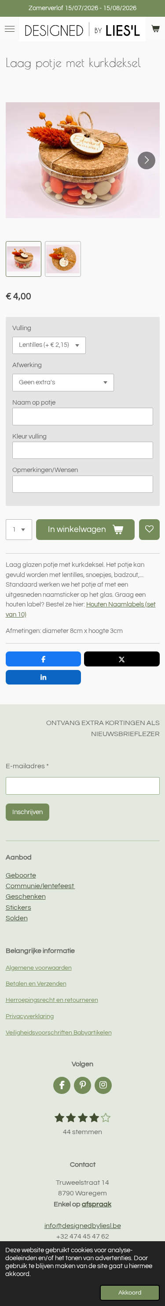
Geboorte (21, 875)
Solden (17, 918)
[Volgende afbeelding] (146, 160)
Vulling (21, 328)
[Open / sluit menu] (9, 29)
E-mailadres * (27, 766)
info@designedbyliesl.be (82, 1225)
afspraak (96, 1204)
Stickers (18, 907)
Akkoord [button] (129, 1293)
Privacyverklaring (30, 1016)
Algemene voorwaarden (39, 968)
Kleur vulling (29, 436)
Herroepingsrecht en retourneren (52, 1000)
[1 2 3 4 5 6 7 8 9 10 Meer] (19, 529)
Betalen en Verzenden (36, 984)
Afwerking (27, 365)
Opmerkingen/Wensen (45, 470)
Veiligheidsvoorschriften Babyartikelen (59, 1033)
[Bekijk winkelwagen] (155, 29)
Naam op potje (33, 402)
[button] (24, 259)
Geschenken (26, 896)
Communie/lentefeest (40, 885)
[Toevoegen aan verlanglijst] (149, 529)
